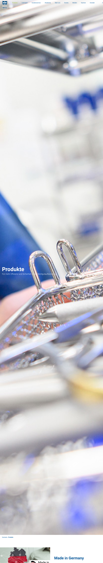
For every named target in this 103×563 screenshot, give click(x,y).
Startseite (4, 537)
